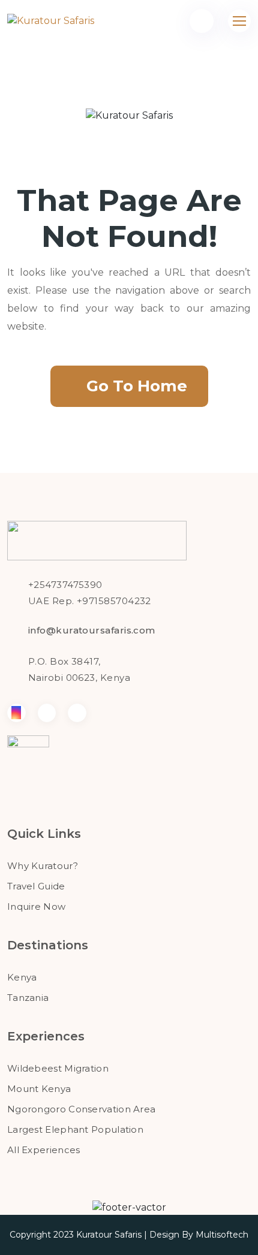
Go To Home (136, 386)
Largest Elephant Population (75, 1129)
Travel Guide (36, 886)
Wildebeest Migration (58, 1068)
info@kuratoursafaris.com (91, 630)
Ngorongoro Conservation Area (81, 1109)
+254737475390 (65, 584)
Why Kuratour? (42, 865)
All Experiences (43, 1150)
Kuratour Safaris (109, 1234)
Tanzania (28, 997)
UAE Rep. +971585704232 (89, 601)
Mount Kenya (39, 1088)
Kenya (22, 977)
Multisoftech (222, 1234)
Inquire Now (36, 906)
